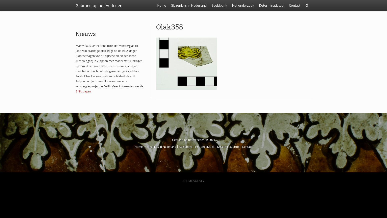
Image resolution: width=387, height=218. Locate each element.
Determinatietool (271, 5)
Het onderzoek (243, 5)
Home (161, 5)
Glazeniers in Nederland (189, 5)
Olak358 (169, 26)
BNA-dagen (83, 91)
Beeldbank (219, 5)
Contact (294, 5)
